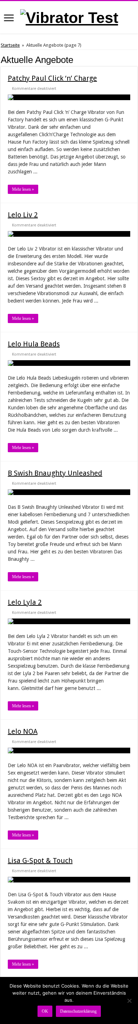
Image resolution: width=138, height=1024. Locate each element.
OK (45, 1011)
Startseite (10, 45)
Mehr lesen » (23, 189)
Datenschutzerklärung (78, 1011)
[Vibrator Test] (69, 16)
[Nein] (129, 1000)
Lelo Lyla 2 (25, 602)
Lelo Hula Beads (34, 344)
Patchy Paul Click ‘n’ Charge (52, 78)
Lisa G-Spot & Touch (40, 860)
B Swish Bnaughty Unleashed (55, 473)
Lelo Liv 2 (23, 215)
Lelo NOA (23, 731)
